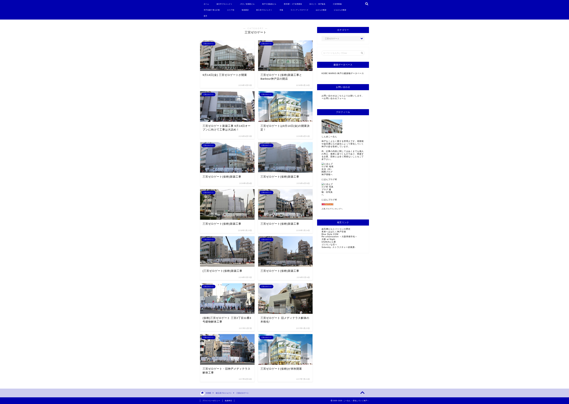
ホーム (206, 4)
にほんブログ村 (329, 179)
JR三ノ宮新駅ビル (247, 4)
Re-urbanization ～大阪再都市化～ (339, 236)
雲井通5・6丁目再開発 (293, 4)
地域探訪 (245, 10)
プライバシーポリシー (211, 400)
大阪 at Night (328, 239)
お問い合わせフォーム (335, 98)
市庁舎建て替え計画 (212, 10)
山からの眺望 (321, 10)
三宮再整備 (337, 4)
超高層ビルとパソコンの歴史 (336, 229)
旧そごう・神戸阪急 (317, 4)
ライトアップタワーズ (299, 10)
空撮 (281, 10)
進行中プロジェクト (224, 4)
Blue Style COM (330, 234)
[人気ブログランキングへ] (343, 204)
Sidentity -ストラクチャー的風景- (339, 247)
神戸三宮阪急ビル (269, 4)
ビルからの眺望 (340, 10)
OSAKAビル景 (329, 242)
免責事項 (228, 400)
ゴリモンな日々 (329, 244)
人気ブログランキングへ (332, 209)
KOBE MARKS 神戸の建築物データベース (343, 73)
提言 (205, 16)
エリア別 (230, 10)
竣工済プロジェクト (264, 10)
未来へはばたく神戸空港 (334, 232)
